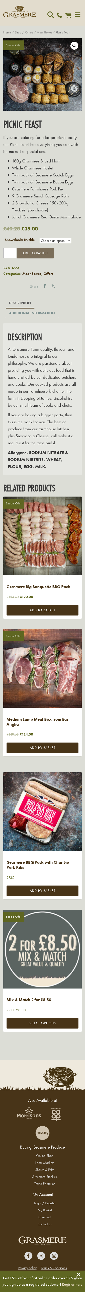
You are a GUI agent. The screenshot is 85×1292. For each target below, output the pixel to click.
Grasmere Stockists (45, 1176)
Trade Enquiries (44, 1183)
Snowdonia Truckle (20, 239)
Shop (18, 32)
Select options (42, 1023)
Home (7, 32)
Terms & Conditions (54, 1268)
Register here (72, 1284)
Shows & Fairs (44, 1169)
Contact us (45, 1224)
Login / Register (45, 1203)
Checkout (44, 1217)
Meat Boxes (44, 32)
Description (20, 303)
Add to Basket (35, 253)
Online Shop (44, 1155)
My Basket (45, 1210)
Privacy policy (27, 1268)
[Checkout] (69, 16)
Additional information (32, 313)
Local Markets (44, 1162)
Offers (29, 32)
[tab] (20, 303)
